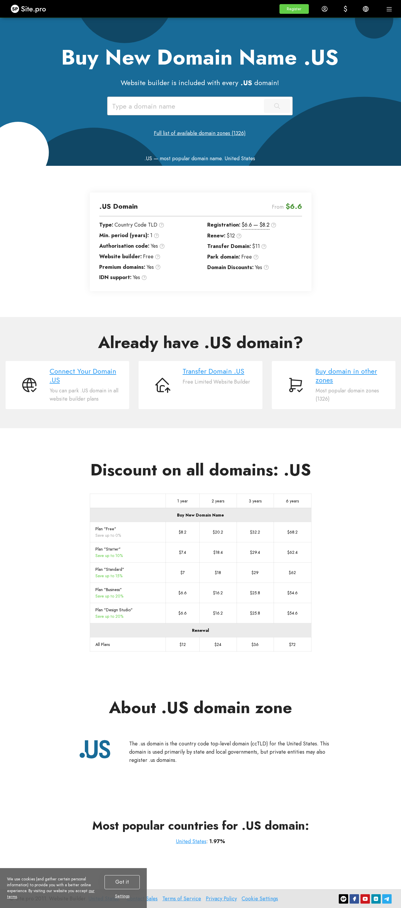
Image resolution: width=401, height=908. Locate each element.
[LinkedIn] (376, 899)
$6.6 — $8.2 (255, 225)
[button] (294, 9)
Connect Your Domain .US (83, 375)
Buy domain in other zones (346, 375)
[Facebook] (354, 899)
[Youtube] (365, 899)
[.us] (95, 749)
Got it (122, 882)
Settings (122, 896)
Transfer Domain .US (213, 371)
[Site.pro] (343, 899)
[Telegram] (387, 899)
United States (191, 841)
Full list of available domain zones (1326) (200, 133)
